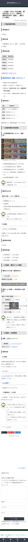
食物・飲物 (11, 432)
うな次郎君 (5, 383)
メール (4, 507)
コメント (4, 485)
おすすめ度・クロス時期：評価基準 (15, 284)
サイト (3, 512)
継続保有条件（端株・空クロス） (12, 78)
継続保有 (5, 432)
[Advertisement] (14, 451)
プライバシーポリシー (20, 535)
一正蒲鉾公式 (14, 346)
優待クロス (17, 319)
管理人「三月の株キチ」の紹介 (7, 536)
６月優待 (17, 299)
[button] (25, 427)
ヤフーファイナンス (15, 343)
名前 (3, 501)
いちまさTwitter (5, 376)
